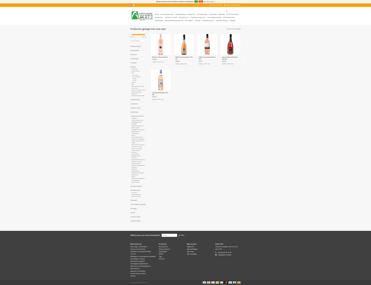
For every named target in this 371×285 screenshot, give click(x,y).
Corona (197, 20)
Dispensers (134, 158)
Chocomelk (134, 88)
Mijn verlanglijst (192, 254)
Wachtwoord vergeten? (137, 261)
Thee (132, 73)
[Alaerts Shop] (142, 16)
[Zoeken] (226, 11)
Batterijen (189, 20)
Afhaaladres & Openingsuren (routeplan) (143, 256)
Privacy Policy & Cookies (138, 273)
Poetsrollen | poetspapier (138, 139)
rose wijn (238, 29)
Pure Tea (134, 78)
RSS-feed (161, 259)
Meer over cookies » (209, 1)
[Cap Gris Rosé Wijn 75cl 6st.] (161, 80)
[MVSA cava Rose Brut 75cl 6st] (184, 44)
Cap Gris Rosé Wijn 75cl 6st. (160, 94)
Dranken (221, 14)
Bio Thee (134, 80)
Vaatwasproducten (136, 156)
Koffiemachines (229, 17)
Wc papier (134, 124)
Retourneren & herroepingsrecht (140, 266)
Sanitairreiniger (135, 182)
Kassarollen (183, 17)
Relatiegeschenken (214, 17)
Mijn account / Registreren (233, 5)
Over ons (133, 254)
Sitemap (133, 276)
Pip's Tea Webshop (136, 76)
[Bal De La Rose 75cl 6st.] (161, 44)
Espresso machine (136, 196)
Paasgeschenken (222, 20)
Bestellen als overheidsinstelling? (140, 251)
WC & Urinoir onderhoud (137, 144)
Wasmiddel (134, 169)
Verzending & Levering (137, 259)
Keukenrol (134, 152)
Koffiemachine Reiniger (137, 172)
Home (157, 14)
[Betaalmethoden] (204, 282)
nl (131, 5)
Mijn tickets (190, 251)
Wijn (132, 84)
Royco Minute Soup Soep (137, 86)
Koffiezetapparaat (136, 194)
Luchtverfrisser (135, 154)
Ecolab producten (136, 163)
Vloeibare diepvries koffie (138, 95)
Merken (232, 20)
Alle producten (163, 247)
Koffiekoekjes (202, 14)
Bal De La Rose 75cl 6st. (160, 57)
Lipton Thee (135, 75)
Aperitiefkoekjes (232, 14)
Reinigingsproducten (136, 122)
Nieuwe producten (164, 249)
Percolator (134, 192)
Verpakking (159, 20)
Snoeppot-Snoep (171, 17)
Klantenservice (135, 268)
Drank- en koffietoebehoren (138, 90)
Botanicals (159, 17)
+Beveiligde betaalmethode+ (139, 264)
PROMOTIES (191, 14)
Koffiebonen (134, 69)
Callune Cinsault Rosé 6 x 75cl (207, 58)
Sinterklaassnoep (167, 14)
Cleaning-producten (198, 17)
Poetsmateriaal (135, 171)
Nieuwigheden (180, 14)
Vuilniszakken (134, 174)
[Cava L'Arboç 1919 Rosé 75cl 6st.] (230, 44)
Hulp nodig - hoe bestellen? (138, 247)
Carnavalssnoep (208, 20)
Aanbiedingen (163, 251)
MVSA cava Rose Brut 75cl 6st (184, 58)
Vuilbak (133, 176)
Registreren (190, 247)
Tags (232, 29)
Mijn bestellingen (192, 249)
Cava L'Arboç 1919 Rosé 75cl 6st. (229, 58)
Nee (201, 1)
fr (133, 5)
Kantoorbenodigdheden (174, 20)
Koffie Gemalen (135, 71)
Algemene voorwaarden (137, 271)
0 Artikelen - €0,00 (217, 5)
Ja (196, 1)
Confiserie (213, 14)
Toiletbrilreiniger (135, 150)
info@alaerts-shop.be (224, 255)
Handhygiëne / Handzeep (138, 129)
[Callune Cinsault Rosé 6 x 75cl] (207, 44)
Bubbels (133, 82)
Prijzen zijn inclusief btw (137, 249)
